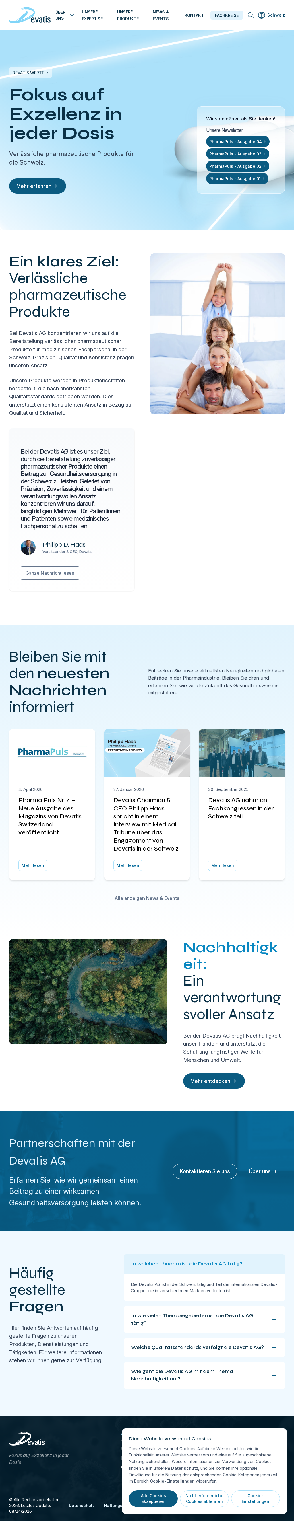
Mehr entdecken (210, 1081)
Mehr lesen (33, 865)
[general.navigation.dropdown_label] (72, 15)
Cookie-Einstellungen (255, 1498)
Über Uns (60, 15)
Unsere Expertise (92, 15)
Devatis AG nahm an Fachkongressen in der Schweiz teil (241, 808)
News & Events (161, 15)
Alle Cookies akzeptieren (153, 1498)
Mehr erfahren (33, 186)
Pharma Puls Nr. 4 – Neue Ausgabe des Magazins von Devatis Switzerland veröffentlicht (50, 816)
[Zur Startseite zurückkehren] (30, 15)
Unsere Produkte (127, 15)
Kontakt (194, 15)
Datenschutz (82, 1505)
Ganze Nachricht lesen (50, 573)
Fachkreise (227, 15)
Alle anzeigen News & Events (147, 898)
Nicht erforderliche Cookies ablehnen (204, 1498)
